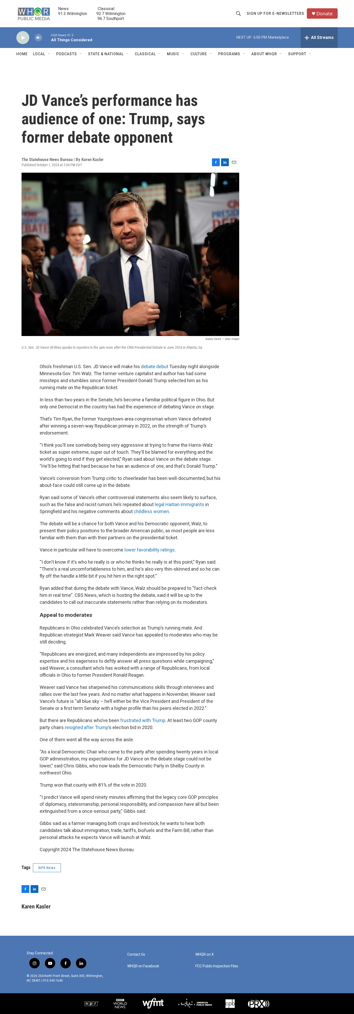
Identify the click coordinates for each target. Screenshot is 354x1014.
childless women (151, 511)
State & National (106, 54)
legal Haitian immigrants (179, 504)
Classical (145, 54)
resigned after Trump (86, 727)
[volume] (38, 38)
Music (173, 54)
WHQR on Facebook (143, 966)
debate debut (154, 366)
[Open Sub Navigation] (49, 54)
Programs (229, 54)
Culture (198, 54)
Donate (324, 13)
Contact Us (136, 954)
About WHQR (264, 54)
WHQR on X (204, 954)
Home (22, 54)
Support (297, 54)
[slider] (46, 37)
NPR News (46, 868)
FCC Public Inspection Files (216, 966)
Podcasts (66, 54)
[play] (23, 38)
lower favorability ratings (149, 550)
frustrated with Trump (142, 720)
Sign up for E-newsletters (275, 13)
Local (39, 54)
